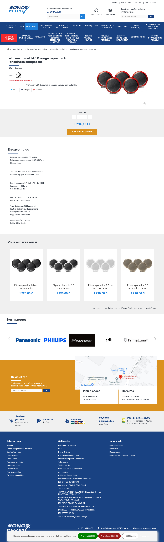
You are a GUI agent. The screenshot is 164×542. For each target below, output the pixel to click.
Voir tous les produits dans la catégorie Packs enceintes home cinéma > (124, 308)
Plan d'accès (150, 3)
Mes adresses (115, 452)
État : (11, 68)
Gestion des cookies (15, 475)
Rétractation (12, 469)
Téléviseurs (76, 26)
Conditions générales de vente (19, 449)
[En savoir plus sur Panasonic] (28, 340)
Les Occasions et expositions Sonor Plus (153, 27)
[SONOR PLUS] (19, 10)
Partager (25, 90)
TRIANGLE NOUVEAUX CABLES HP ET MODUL (105, 38)
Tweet (14, 90)
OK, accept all (88, 536)
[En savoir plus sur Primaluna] (136, 340)
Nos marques (126, 3)
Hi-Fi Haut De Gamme (11, 27)
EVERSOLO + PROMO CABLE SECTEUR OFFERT (122, 38)
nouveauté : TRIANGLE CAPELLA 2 (26, 38)
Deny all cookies (110, 536)
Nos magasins (12, 455)
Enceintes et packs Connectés (63, 27)
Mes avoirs (114, 449)
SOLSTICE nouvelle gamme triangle (155, 38)
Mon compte (96, 14)
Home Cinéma (31, 27)
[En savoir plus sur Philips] (55, 340)
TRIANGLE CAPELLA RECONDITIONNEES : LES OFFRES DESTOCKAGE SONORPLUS (55, 38)
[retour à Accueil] (8, 49)
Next (155, 339)
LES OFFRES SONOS (138, 37)
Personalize (130, 536)
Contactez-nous (14, 452)
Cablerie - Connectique (136, 27)
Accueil (115, 3)
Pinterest (38, 90)
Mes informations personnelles (122, 455)
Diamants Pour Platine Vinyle (107, 27)
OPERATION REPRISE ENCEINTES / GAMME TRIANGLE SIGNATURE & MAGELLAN (72, 38)
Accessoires (122, 27)
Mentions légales (14, 472)
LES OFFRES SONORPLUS (9, 38)
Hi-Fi (22, 27)
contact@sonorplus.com (146, 528)
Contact (138, 3)
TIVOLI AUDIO (40, 37)
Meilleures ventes (14, 465)
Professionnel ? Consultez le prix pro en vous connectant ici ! (52, 85)
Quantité (82, 113)
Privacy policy (145, 536)
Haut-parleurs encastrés (46, 27)
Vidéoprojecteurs (91, 26)
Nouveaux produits (15, 462)
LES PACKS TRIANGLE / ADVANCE (88, 38)
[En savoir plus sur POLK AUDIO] (109, 340)
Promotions (12, 459)
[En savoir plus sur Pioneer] (82, 340)
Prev (9, 339)
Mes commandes (117, 445)
